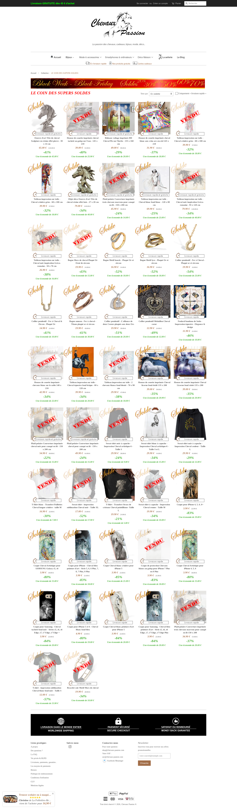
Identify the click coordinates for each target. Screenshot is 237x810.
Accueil (57, 57)
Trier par (144, 93)
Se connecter (142, 3)
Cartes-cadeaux (144, 63)
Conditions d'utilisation (40, 778)
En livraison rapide (98, 63)
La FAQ (34, 754)
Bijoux (69, 57)
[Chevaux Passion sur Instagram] (69, 747)
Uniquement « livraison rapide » (192, 93)
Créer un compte (160, 3)
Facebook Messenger (115, 761)
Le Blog (181, 57)
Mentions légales (37, 785)
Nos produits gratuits (121, 63)
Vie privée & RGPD (38, 758)
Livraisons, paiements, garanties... (44, 762)
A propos (34, 747)
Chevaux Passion (127, 804)
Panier (178, 3)
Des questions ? (37, 750)
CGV (33, 781)
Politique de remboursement (42, 774)
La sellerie (167, 57)
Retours (34, 770)
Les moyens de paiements (40, 766)
